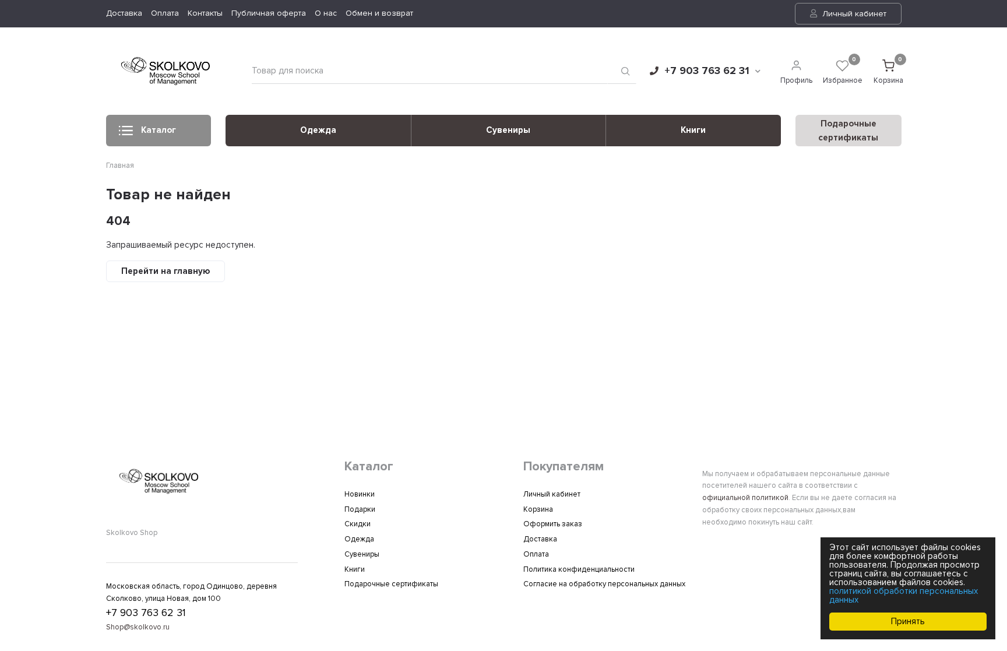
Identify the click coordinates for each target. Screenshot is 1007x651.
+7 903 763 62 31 (706, 70)
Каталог (158, 130)
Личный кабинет (853, 14)
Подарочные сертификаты (391, 584)
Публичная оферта (268, 13)
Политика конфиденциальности (579, 569)
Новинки (359, 494)
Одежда (318, 130)
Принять (908, 621)
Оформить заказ (552, 524)
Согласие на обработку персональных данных (604, 584)
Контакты (205, 13)
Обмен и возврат (379, 13)
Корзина (538, 509)
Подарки (359, 509)
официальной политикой (745, 497)
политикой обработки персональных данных (903, 595)
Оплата (165, 13)
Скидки (357, 524)
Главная (120, 165)
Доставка (124, 13)
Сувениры (508, 130)
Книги (693, 130)
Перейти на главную (165, 271)
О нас (326, 13)
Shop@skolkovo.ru (138, 627)
